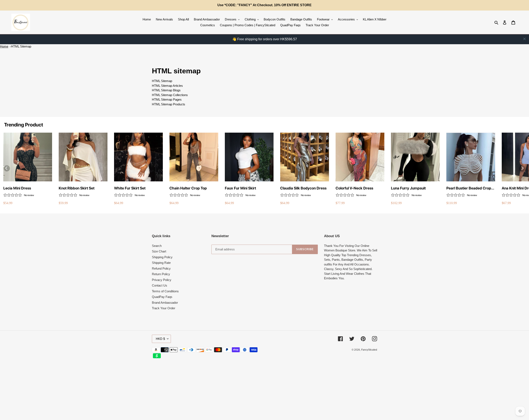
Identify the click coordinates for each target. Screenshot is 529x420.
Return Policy (161, 274)
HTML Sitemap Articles (167, 85)
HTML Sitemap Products (168, 104)
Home (4, 46)
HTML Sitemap (21, 46)
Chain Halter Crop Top (188, 188)
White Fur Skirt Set (129, 188)
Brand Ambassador (165, 302)
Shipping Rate (161, 262)
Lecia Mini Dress (17, 188)
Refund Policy (161, 268)
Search (157, 245)
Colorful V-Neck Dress (354, 188)
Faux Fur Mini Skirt (240, 188)
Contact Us (159, 285)
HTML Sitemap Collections (170, 95)
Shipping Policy (162, 257)
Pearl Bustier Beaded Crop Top (468, 188)
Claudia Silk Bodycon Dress (303, 188)
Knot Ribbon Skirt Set (76, 188)
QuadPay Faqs (162, 297)
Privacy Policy (161, 280)
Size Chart (159, 251)
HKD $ (160, 338)
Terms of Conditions (165, 291)
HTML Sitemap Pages (167, 99)
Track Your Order (163, 308)
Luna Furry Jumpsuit (408, 188)
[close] (524, 39)
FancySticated (369, 349)
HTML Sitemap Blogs (166, 90)
